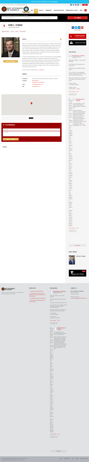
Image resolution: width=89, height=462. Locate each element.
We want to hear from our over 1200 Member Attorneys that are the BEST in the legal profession (37, 295)
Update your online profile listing (37, 291)
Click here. (55, 1)
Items (17, 31)
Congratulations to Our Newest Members (38, 298)
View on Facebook (72, 91)
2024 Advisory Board (59, 10)
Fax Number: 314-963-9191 (38, 82)
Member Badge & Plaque (72, 10)
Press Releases (67, 458)
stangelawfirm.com (36, 86)
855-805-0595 (35, 80)
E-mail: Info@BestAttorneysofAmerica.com (79, 298)
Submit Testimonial (10, 61)
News (81, 10)
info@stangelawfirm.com (37, 84)
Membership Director (23, 4)
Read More (41, 69)
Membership (49, 10)
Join (36, 10)
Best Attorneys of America (78, 55)
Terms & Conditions (84, 458)
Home (31, 10)
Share (77, 91)
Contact (76, 458)
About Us (41, 10)
